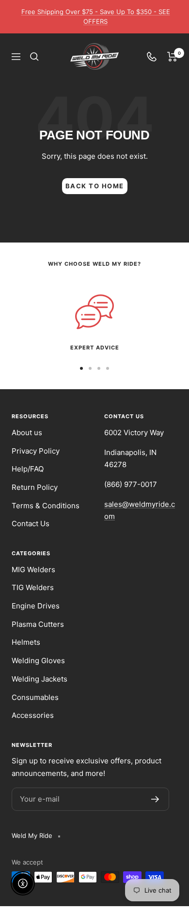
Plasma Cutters (38, 624)
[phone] (152, 56)
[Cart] (172, 56)
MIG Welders (33, 569)
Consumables (35, 697)
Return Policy (35, 487)
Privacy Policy (36, 451)
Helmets (26, 642)
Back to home (94, 186)
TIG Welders (33, 587)
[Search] (34, 56)
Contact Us (30, 523)
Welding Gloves (38, 660)
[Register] (155, 799)
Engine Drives (36, 605)
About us (27, 432)
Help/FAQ (28, 468)
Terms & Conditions (45, 505)
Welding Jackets (39, 678)
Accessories (33, 715)
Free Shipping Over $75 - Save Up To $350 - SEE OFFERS (95, 16)
